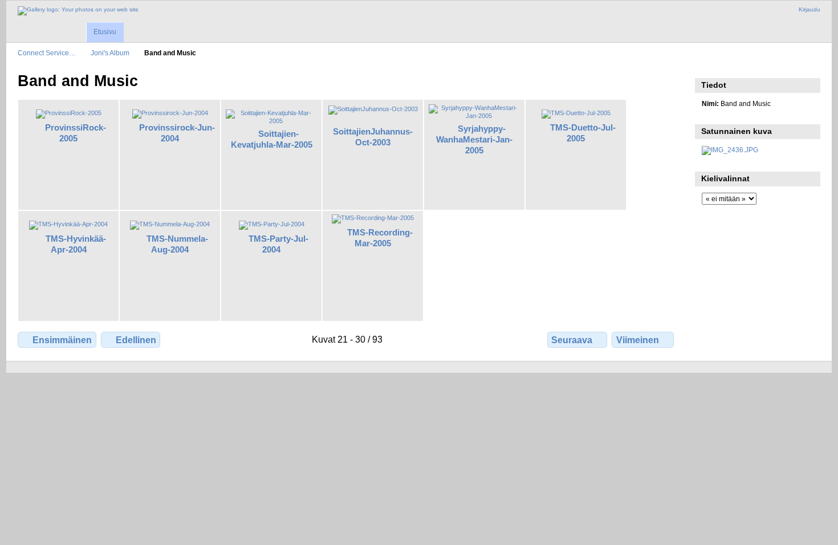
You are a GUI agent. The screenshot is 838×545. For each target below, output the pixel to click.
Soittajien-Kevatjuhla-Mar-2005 (271, 139)
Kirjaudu (809, 9)
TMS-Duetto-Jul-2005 (583, 133)
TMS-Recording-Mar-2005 (380, 237)
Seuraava (571, 340)
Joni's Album (110, 52)
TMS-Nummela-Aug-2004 (177, 244)
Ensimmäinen (62, 340)
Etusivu (104, 32)
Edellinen (136, 340)
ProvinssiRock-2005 (75, 133)
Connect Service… (47, 52)
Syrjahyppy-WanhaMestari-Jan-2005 (474, 139)
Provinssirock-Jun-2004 (177, 133)
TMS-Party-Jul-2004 (278, 244)
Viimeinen (637, 340)
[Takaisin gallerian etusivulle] (78, 10)
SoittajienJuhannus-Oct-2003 (373, 137)
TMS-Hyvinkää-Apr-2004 (76, 244)
